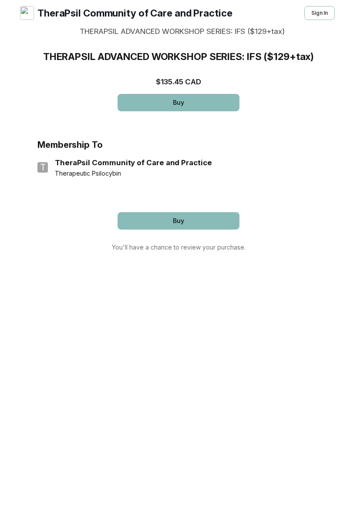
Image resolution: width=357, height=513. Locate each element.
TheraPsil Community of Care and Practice (134, 13)
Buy (178, 102)
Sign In (319, 13)
